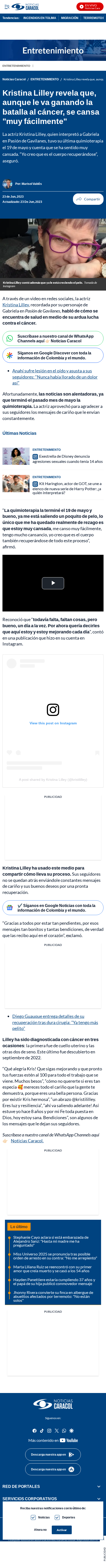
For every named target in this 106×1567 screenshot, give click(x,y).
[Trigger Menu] (6, 7)
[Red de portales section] (99, 1486)
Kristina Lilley (15, 304)
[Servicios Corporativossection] (99, 1499)
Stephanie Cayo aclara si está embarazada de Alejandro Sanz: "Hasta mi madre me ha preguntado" (50, 1241)
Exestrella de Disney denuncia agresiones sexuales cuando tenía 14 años (68, 459)
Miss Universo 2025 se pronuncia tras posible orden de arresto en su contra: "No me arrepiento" (55, 1256)
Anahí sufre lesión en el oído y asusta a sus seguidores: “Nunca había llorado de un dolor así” (55, 377)
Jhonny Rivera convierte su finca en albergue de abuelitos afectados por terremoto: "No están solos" (53, 1296)
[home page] (53, 1404)
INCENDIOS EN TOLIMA (39, 18)
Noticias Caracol (14, 79)
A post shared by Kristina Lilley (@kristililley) (53, 780)
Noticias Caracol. (27, 1140)
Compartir (88, 199)
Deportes (68, 1517)
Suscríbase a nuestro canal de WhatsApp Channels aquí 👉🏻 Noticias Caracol (56, 338)
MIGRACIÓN (69, 18)
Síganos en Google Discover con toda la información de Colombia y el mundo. (54, 355)
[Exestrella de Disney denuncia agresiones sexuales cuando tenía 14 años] (16, 456)
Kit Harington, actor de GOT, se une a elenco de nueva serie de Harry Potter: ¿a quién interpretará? (67, 488)
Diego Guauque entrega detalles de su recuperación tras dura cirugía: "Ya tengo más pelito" (55, 1022)
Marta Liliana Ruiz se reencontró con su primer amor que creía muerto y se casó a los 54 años (52, 1268)
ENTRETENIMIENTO (16, 66)
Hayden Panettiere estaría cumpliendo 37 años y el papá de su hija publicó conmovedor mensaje (54, 1281)
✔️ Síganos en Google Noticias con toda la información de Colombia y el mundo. (56, 907)
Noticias (44, 1517)
